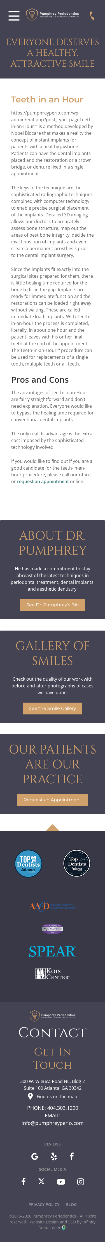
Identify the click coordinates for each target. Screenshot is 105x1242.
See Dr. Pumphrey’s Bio (52, 604)
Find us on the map (57, 1096)
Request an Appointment (52, 799)
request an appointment (43, 481)
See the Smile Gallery (52, 708)
